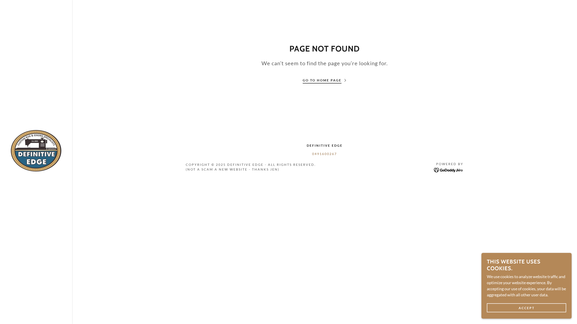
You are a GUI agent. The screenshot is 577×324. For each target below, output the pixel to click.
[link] (36, 150)
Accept (527, 308)
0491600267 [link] (324, 154)
